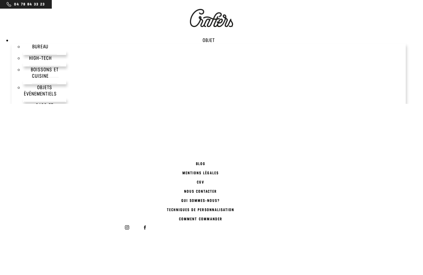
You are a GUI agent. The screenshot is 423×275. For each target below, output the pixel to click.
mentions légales (200, 173)
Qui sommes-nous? (200, 200)
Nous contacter (200, 191)
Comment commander (200, 219)
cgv (200, 182)
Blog (200, 163)
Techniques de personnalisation (200, 209)
